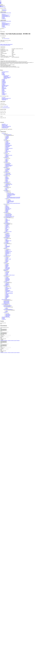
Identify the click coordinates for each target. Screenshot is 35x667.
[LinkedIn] (0, 3)
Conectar (2, 339)
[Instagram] (0, 1)
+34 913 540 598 (5, 106)
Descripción (2, 59)
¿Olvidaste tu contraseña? (3, 340)
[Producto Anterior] (0, 29)
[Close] (1, 323)
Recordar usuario (3, 338)
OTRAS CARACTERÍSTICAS (4, 57)
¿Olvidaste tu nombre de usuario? (11, 340)
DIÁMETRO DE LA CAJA (4, 50)
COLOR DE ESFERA (3, 53)
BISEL (1, 54)
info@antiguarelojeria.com (5, 107)
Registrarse (18, 340)
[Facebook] (0, 0)
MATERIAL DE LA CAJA (4, 49)
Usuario (1, 335)
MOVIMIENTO (2, 48)
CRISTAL (1, 52)
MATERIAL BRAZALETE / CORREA (6, 56)
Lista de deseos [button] (3, 6)
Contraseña (1, 336)
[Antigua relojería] (5, 12)
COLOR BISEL (2, 55)
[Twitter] (0, 2)
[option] (4, 9)
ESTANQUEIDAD (3, 51)
